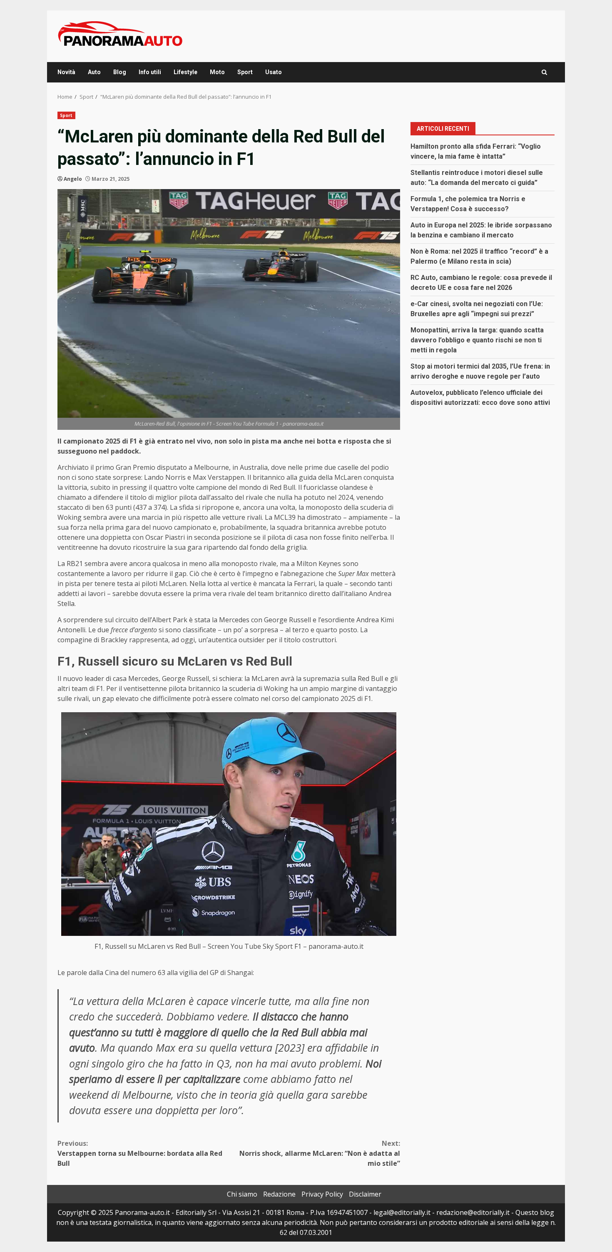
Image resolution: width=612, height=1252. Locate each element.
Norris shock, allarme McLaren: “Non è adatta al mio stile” (319, 1153)
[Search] (544, 72)
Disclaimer (365, 1194)
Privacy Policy (322, 1194)
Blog (119, 72)
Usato (273, 72)
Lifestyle (185, 72)
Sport (245, 72)
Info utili (150, 72)
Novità (66, 72)
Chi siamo (242, 1194)
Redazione (279, 1194)
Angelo (73, 178)
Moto (217, 72)
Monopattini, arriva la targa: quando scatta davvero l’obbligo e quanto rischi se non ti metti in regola (477, 340)
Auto (94, 72)
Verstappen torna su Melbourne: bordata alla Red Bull (139, 1153)
